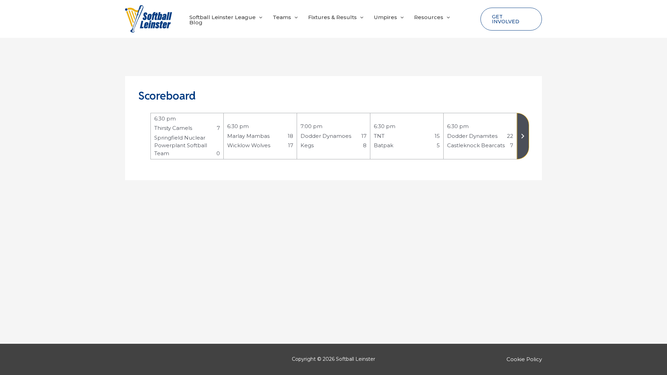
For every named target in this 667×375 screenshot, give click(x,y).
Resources (428, 17)
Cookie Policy (524, 359)
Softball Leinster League (222, 17)
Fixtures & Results (332, 17)
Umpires (385, 17)
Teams (282, 17)
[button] (259, 17)
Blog (196, 22)
